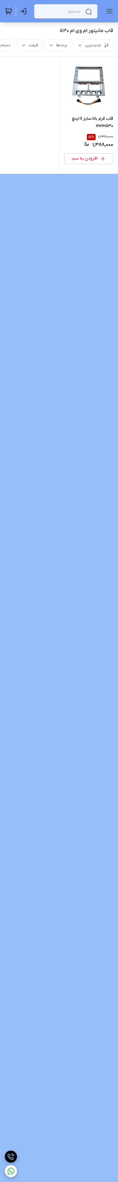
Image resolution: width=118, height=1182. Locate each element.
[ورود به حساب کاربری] (24, 11)
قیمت (33, 45)
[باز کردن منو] (108, 11)
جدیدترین (93, 45)
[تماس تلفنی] (11, 1157)
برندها (61, 45)
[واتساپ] (11, 1171)
